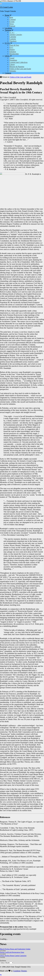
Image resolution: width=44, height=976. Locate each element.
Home (7, 15)
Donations (13, 60)
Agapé (11, 58)
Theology (13, 41)
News (11, 24)
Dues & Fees (14, 45)
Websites (12, 71)
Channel (12, 20)
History (12, 50)
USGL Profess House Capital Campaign (13, 956)
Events (11, 22)
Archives (3, 961)
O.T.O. (7, 43)
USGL (7, 56)
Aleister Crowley (15, 35)
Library (12, 64)
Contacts (8, 73)
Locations (8, 28)
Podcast (12, 26)
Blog (11, 17)
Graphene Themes (20, 971)
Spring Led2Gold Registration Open (12, 952)
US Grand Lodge (6, 7)
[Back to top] (1, 975)
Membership (14, 54)
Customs (12, 39)
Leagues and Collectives (18, 62)
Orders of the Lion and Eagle (20, 69)
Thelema (8, 30)
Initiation (12, 52)
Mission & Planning (16, 67)
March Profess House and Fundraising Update (15, 949)
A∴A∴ (12, 32)
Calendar (12, 37)
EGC (11, 47)
